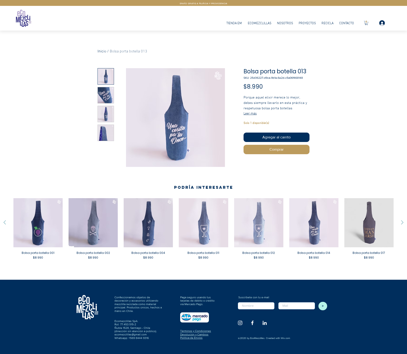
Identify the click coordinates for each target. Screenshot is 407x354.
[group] (203, 232)
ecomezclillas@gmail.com (130, 334)
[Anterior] (4, 222)
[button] (366, 23)
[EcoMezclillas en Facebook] (252, 323)
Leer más (250, 114)
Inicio (102, 51)
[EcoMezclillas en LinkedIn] (265, 323)
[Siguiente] (402, 222)
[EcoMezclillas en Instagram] (240, 323)
